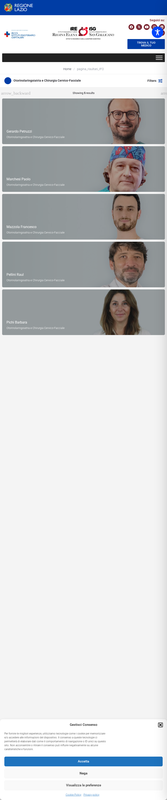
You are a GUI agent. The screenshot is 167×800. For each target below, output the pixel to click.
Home (67, 69)
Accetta (83, 761)
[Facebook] (131, 27)
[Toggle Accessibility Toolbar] (157, 32)
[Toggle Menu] (159, 58)
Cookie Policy (73, 794)
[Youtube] (147, 27)
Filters (151, 80)
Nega (83, 773)
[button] (160, 725)
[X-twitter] (139, 27)
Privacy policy (91, 794)
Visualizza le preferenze (83, 785)
